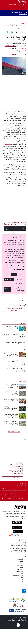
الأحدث (21, 561)
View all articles (14, 431)
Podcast (11, 4)
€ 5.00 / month (8, 279)
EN (16, 4)
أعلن (22, 573)
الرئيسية (24, 23)
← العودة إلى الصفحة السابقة (12, 477)
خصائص (21, 563)
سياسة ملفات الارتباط (18, 575)
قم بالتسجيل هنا (23, 14)
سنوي (7, 274)
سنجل (21, 274)
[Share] (17, 328)
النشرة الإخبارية (19, 565)
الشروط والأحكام (19, 571)
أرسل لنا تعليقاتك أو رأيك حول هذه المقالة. (14, 309)
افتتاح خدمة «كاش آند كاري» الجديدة (16, 25)
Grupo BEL (7, 144)
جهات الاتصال (20, 569)
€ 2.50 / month (19, 279)
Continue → (7, 289)
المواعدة (21, 581)
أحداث (21, 577)
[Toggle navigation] (22, 7)
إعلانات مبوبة (20, 559)
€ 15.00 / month (19, 283)
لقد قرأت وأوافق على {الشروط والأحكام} (16, 498)
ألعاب (21, 579)
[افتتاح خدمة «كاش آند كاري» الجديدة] (14, 66)
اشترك (6, 494)
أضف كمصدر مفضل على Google (11, 228)
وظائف (21, 567)
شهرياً (14, 274)
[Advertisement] (14, 94)
